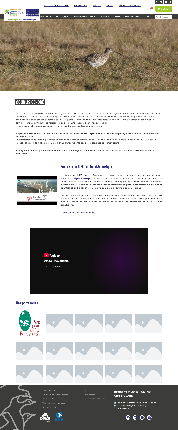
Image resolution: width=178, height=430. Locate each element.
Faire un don (163, 8)
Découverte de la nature (83, 16)
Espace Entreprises (132, 16)
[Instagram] (128, 417)
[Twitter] (161, 2)
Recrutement (90, 395)
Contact (149, 16)
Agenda (117, 16)
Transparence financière (53, 403)
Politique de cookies (52, 399)
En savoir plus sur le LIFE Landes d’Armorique (78, 212)
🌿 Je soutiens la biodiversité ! (130, 5)
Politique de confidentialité (55, 395)
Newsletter (97, 5)
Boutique (109, 5)
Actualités (105, 16)
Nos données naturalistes (96, 399)
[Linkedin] (170, 2)
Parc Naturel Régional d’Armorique (77, 178)
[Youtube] (166, 2)
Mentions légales (50, 390)
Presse (87, 390)
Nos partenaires (49, 407)
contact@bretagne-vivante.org (131, 405)
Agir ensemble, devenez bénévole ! (56, 5)
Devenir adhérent (80, 5)
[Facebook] (157, 2)
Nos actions (61, 16)
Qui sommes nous (42, 16)
